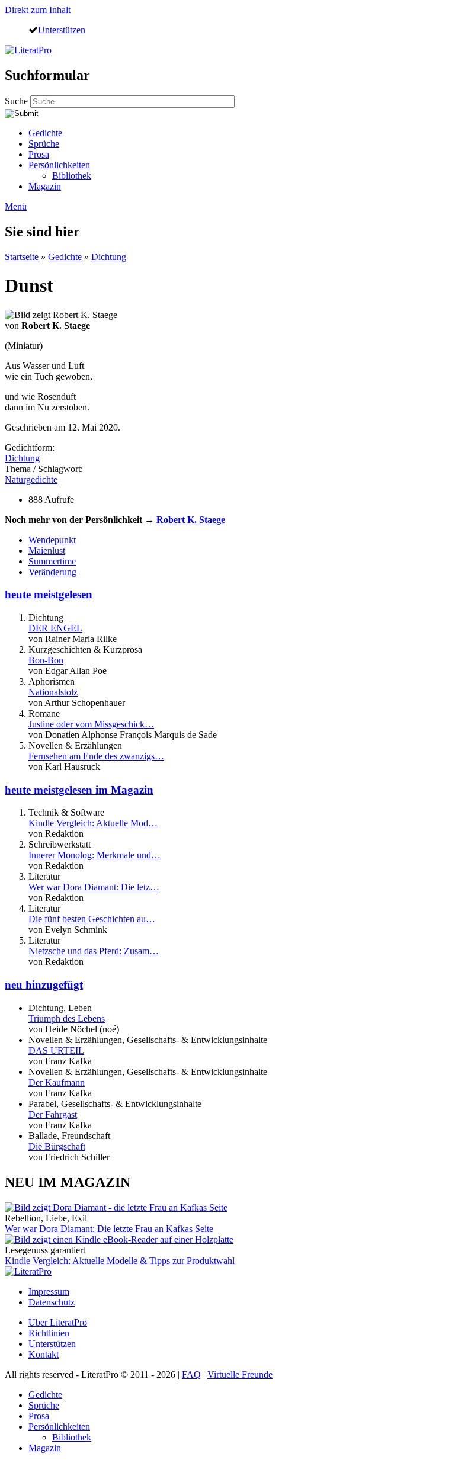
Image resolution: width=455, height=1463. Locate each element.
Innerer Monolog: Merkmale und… (94, 855)
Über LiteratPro (57, 1322)
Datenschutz (51, 1302)
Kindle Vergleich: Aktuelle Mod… (93, 823)
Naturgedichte (31, 479)
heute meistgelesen (48, 594)
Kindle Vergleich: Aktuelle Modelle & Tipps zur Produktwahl (120, 1261)
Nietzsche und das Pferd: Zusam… (93, 951)
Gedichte (45, 133)
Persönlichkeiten (59, 165)
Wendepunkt (52, 540)
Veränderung (52, 572)
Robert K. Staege (190, 520)
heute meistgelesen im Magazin (79, 790)
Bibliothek (71, 176)
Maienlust (46, 551)
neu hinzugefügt (44, 984)
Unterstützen (61, 29)
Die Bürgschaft (56, 1146)
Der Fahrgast (52, 1114)
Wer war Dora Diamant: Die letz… (93, 887)
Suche (17, 101)
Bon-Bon (45, 660)
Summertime (52, 561)
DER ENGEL (55, 628)
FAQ (191, 1374)
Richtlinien (48, 1333)
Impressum (48, 1291)
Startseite (22, 257)
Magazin (44, 186)
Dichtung (108, 257)
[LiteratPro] (28, 50)
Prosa (38, 154)
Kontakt (43, 1354)
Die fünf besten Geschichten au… (91, 919)
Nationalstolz (53, 692)
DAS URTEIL (56, 1050)
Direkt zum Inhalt (38, 10)
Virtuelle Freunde (240, 1374)
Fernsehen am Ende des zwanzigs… (96, 756)
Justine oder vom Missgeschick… (91, 724)
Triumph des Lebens (66, 1018)
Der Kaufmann (56, 1082)
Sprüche (43, 144)
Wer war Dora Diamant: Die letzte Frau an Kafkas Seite (109, 1229)
